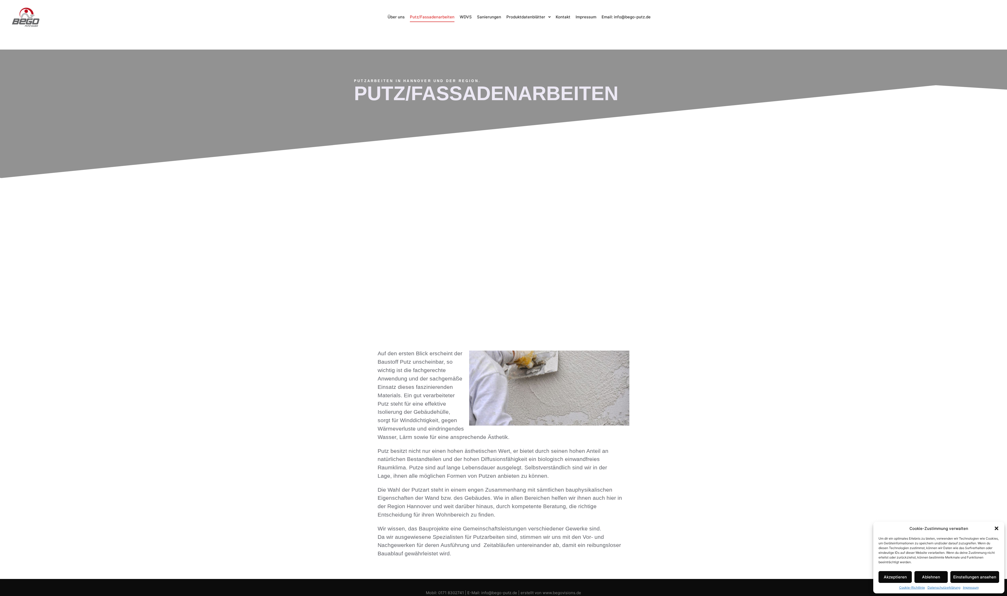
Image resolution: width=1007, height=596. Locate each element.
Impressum (971, 587)
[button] (996, 528)
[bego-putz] (25, 17)
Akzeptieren (895, 576)
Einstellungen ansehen (974, 576)
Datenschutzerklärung (944, 587)
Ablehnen (931, 576)
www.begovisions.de (562, 592)
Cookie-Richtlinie (912, 587)
